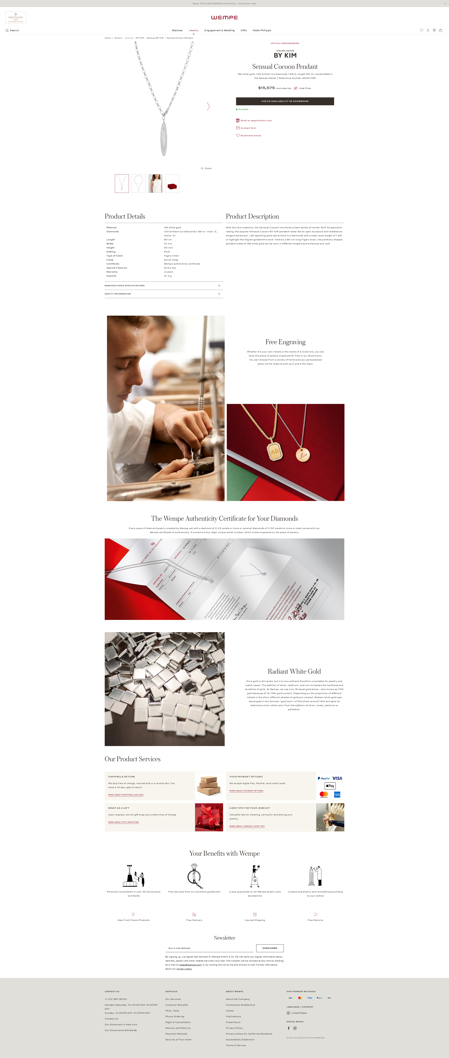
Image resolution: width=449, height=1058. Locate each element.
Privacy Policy (234, 1028)
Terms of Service (236, 1045)
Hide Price (305, 88)
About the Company (238, 999)
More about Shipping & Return (125, 795)
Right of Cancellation (178, 1022)
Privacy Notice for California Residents (249, 1033)
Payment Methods (176, 1033)
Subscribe (270, 948)
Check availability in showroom (285, 101)
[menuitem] (421, 30)
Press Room (233, 1022)
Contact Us (111, 1018)
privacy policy (184, 969)
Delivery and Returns (178, 1028)
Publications (233, 1016)
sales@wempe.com (190, 965)
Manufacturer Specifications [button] (125, 285)
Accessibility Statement (240, 1039)
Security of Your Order (178, 1039)
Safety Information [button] (118, 294)
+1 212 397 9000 (116, 999)
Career (230, 1010)
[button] (254, 121)
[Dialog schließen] (446, 3)
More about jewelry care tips (246, 826)
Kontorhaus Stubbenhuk (240, 1005)
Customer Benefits (176, 1005)
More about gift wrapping (123, 822)
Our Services (173, 999)
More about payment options (246, 791)
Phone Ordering (174, 1016)
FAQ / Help (172, 1010)
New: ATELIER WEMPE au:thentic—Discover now (224, 3)
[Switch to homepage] (224, 17)
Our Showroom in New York (121, 1024)
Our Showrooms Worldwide (121, 1030)
